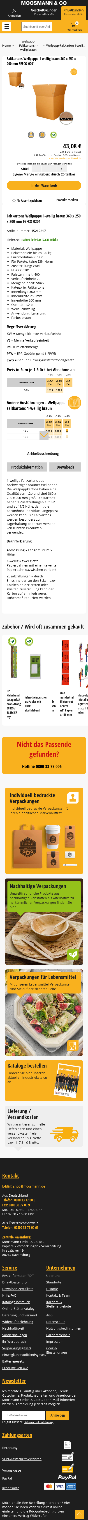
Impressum (54, 1341)
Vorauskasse (11, 1470)
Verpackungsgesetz (16, 1348)
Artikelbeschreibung (43, 453)
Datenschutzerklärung (38, 1422)
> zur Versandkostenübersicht (65, 158)
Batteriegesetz (13, 1361)
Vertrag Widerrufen (32, 1515)
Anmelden (58, 1415)
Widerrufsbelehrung (17, 1322)
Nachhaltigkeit (13, 1328)
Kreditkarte (10, 1488)
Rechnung (10, 1447)
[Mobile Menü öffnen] (6, 26)
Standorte (53, 1282)
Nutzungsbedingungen (63, 1328)
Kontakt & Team (58, 1295)
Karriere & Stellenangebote (58, 1304)
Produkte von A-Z (15, 1368)
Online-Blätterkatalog (18, 1308)
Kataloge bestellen (16, 1302)
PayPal (7, 1478)
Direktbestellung (14, 1282)
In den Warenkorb (44, 185)
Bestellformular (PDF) (18, 1275)
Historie (52, 1289)
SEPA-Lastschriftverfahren (22, 1459)
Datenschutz (55, 1322)
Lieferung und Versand (19, 1315)
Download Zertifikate (17, 1289)
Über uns (53, 1275)
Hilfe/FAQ (9, 1295)
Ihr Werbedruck (14, 1341)
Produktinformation (27, 467)
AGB (49, 1315)
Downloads (65, 467)
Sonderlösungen (14, 1335)
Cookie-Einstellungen (56, 1350)
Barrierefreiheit (58, 1335)
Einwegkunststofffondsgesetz (24, 1355)
